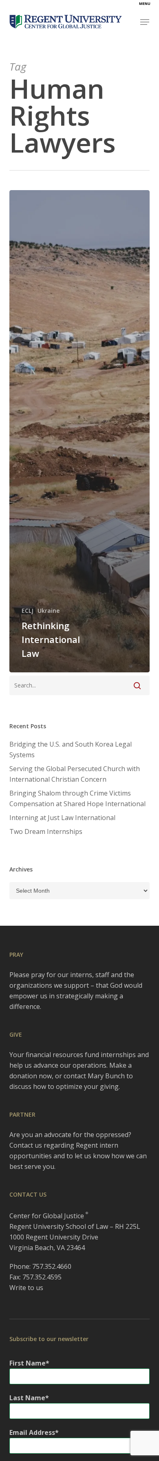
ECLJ (27, 610)
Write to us (26, 1287)
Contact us (25, 1145)
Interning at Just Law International (62, 817)
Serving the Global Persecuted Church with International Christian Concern (74, 774)
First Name (27, 1363)
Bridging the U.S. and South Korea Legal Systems (70, 749)
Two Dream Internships (45, 831)
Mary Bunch (106, 1075)
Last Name (27, 1397)
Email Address (32, 1432)
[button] (144, 22)
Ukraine (49, 610)
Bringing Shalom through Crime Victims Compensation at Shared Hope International (77, 798)
